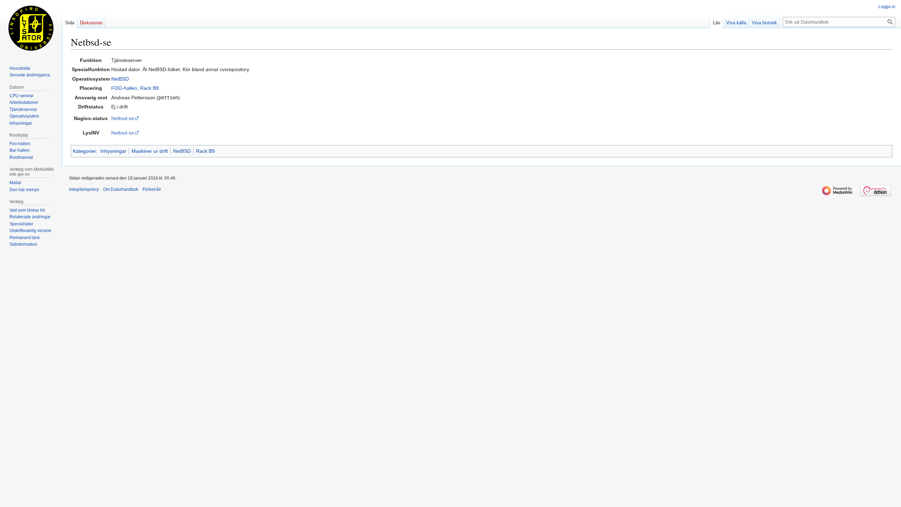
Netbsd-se (122, 118)
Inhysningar (113, 151)
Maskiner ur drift (150, 151)
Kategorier (84, 151)
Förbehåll (152, 189)
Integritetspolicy (84, 189)
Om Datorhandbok (120, 189)
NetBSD (120, 79)
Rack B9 (149, 88)
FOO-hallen (124, 88)
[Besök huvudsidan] (31, 28)
